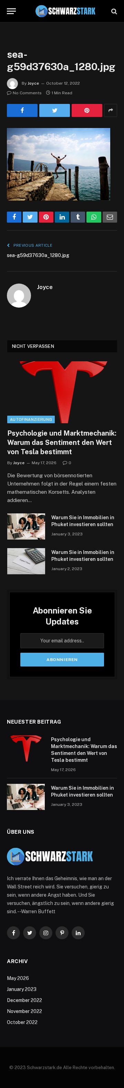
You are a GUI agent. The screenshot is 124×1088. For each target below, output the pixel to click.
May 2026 (18, 978)
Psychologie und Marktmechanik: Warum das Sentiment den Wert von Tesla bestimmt (61, 442)
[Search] (113, 11)
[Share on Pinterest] (87, 110)
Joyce (33, 83)
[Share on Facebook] (22, 110)
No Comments (27, 92)
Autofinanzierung (31, 419)
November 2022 (24, 1011)
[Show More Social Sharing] (110, 110)
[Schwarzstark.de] (65, 11)
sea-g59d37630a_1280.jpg (38, 255)
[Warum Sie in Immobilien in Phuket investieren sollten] (26, 526)
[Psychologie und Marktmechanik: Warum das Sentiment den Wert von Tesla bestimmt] (62, 392)
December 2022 (24, 1000)
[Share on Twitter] (54, 110)
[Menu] (11, 11)
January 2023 (22, 989)
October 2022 (22, 1022)
